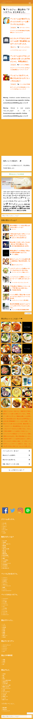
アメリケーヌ (15, 272)
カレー (14, 32)
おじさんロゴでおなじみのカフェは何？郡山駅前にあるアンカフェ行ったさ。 (20, 41)
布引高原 (4, 547)
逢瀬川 (4, 558)
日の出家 (4, 627)
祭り (24, 246)
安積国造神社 (19, 246)
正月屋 (4, 630)
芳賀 (18, 290)
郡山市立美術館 (22, 309)
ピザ (19, 201)
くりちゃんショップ (6, 710)
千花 (13, 290)
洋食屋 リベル (5, 696)
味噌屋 (4, 632)
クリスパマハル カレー (7, 688)
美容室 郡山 (5, 709)
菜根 (28, 208)
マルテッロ (5, 646)
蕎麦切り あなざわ (6, 686)
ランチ (21, 32)
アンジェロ (5, 649)
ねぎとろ (14, 237)
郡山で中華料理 (6, 655)
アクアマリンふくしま (7, 563)
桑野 (21, 208)
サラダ (17, 30)
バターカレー (22, 27)
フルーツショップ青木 (7, 685)
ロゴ (11, 67)
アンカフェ (13, 30)
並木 (25, 204)
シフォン (21, 282)
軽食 (23, 30)
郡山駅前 (15, 69)
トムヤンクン (15, 300)
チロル (4, 523)
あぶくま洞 (5, 540)
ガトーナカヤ (5, 529)
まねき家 (4, 694)
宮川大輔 (14, 246)
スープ (27, 87)
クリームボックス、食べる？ (11, 451)
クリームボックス (21, 193)
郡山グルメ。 (6, 670)
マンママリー (5, 648)
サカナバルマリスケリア (7, 590)
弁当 (18, 208)
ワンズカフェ (5, 579)
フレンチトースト (28, 282)
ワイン (20, 272)
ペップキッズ (5, 566)
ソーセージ (21, 300)
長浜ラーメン (5, 635)
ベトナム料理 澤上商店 (7, 680)
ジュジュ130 (15, 309)
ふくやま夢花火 (5, 560)
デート (23, 198)
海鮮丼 (25, 208)
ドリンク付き (22, 84)
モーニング (5, 609)
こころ (4, 624)
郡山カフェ (13, 47)
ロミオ (4, 531)
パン (15, 201)
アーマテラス (16, 191)
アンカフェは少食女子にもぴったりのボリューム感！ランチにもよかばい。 (20, 21)
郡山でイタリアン (7, 641)
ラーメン (13, 204)
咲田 (23, 237)
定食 (4, 208)
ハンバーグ (18, 67)
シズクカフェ (5, 577)
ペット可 (24, 201)
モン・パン (5, 524)
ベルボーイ (5, 526)
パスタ (10, 201)
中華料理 (6, 206)
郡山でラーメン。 (7, 620)
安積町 (28, 206)
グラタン (17, 50)
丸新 (3, 677)
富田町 (14, 208)
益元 (3, 675)
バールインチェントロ (7, 585)
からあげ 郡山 (5, 683)
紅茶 (24, 87)
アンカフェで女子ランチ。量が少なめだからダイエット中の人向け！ (20, 78)
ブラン (4, 606)
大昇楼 (4, 659)
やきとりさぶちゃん (6, 691)
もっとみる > (28, 313)
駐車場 (24, 210)
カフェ (17, 32)
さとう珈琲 (5, 601)
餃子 (21, 210)
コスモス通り (8, 195)
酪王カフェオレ (13, 210)
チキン (28, 27)
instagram (13, 27)
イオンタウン (23, 191)
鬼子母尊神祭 (5, 564)
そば (12, 191)
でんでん (4, 625)
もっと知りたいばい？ (16, 470)
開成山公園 (5, 553)
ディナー (23, 69)
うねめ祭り (5, 561)
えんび (4, 662)
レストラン (21, 204)
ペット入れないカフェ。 (10, 594)
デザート (17, 198)
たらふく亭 (5, 693)
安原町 (27, 309)
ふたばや (4, 532)
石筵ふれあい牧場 (6, 548)
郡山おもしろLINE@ (16, 174)
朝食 (15, 290)
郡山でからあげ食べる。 (9, 459)
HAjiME (4, 637)
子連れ (23, 206)
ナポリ (4, 651)
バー (14, 67)
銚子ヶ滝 (4, 550)
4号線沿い (27, 64)
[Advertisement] (16, 138)
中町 (20, 30)
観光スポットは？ (7, 537)
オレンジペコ (5, 582)
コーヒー (25, 50)
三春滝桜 (4, 542)
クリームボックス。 (8, 519)
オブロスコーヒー (6, 614)
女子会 (25, 30)
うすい (5, 191)
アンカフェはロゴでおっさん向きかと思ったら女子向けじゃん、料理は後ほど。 (20, 58)
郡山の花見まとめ (6, 568)
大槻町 (13, 206)
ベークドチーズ (15, 282)
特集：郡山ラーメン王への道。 (11, 464)
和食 (10, 206)
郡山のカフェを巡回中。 (9, 455)
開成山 (18, 210)
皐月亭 (4, 629)
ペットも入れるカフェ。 (10, 574)
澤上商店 (26, 300)
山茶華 (4, 661)
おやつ (8, 191)
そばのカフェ (5, 584)
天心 (3, 664)
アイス (21, 264)
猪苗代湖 (4, 545)
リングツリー (5, 603)
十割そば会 (19, 237)
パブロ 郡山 (5, 608)
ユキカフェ (5, 600)
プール (13, 254)
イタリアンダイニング (7, 645)
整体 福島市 (5, 707)
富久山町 (8, 208)
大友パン (4, 528)
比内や (4, 678)
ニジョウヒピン (5, 598)
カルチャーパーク (6, 556)
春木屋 (4, 633)
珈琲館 (4, 587)
